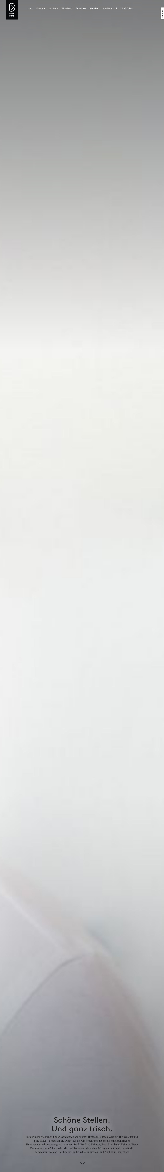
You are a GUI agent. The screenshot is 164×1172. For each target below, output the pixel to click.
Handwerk (67, 8)
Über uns (40, 8)
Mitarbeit (94, 8)
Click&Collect (127, 8)
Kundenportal (110, 8)
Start (30, 8)
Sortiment (53, 8)
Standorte (81, 8)
